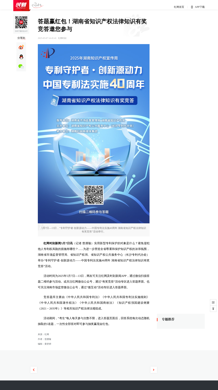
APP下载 (200, 7)
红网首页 (179, 7)
